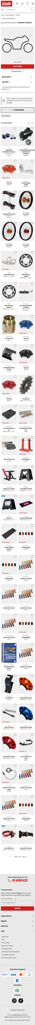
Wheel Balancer (26, 459)
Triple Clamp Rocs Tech (9, 214)
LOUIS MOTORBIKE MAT (25, 518)
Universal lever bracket (26, 698)
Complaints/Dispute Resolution (10, 951)
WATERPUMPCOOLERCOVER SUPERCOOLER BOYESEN (27, 151)
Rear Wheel (26, 214)
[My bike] (22, 3)
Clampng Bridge (26, 547)
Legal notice (4, 936)
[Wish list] (27, 3)
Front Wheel (9, 245)
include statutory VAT (18, 1015)
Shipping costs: (8, 1017)
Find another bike (16, 71)
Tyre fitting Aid (9, 698)
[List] (32, 123)
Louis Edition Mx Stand (26, 488)
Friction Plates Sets (9, 274)
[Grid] (28, 123)
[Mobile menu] (2, 9)
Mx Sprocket (26, 399)
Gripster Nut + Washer (26, 578)
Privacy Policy (5, 942)
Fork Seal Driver (9, 338)
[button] (32, 9)
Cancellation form (6, 948)
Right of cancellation (7, 945)
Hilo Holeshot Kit (9, 848)
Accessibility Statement (8, 954)
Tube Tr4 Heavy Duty (9, 459)
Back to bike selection (8, 18)
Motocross (9, 518)
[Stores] (17, 3)
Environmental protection (8, 958)
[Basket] (32, 3)
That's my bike (17, 66)
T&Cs (3, 939)
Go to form (9, 102)
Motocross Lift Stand (9, 488)
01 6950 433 (20, 880)
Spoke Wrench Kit (9, 727)
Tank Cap (9, 183)
